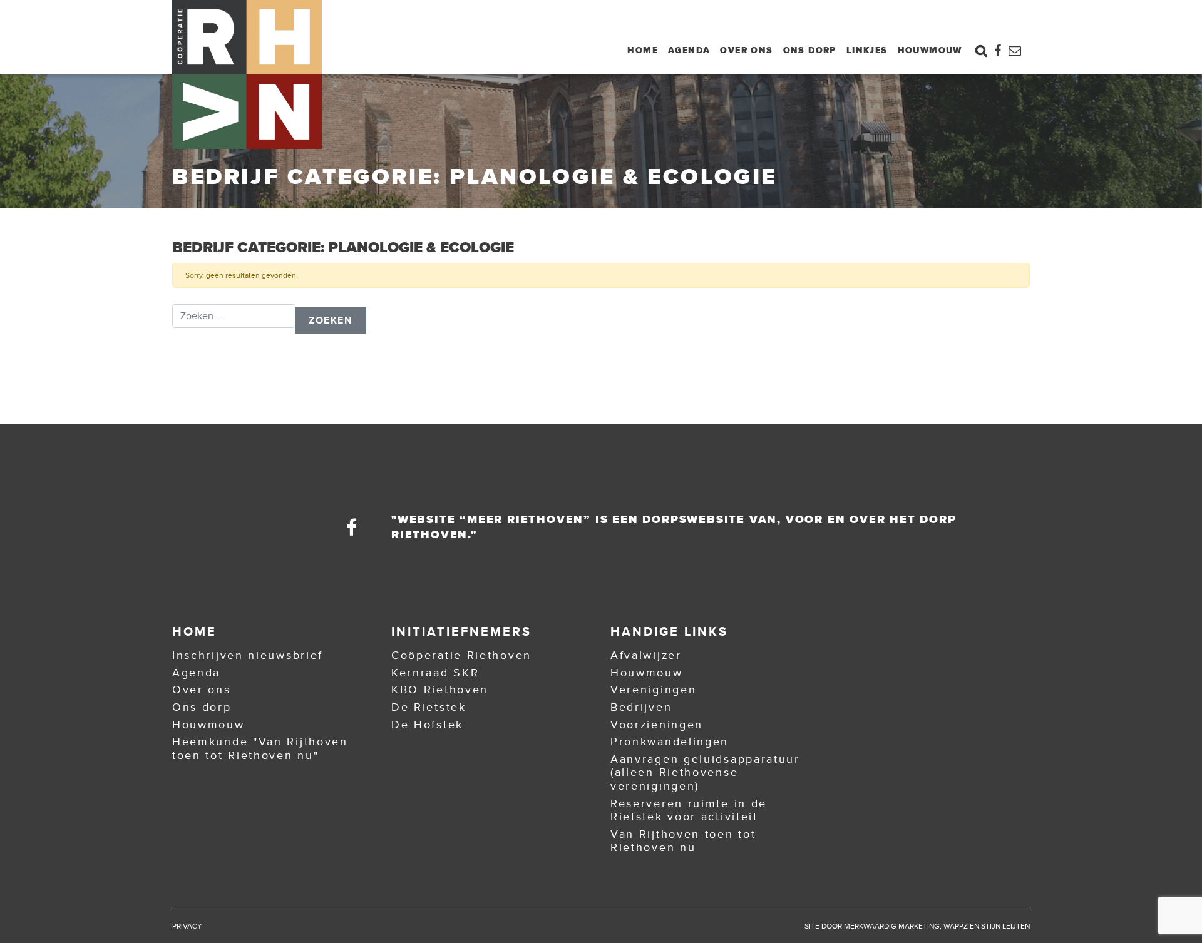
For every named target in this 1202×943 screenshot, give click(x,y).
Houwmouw (930, 50)
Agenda (689, 50)
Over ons (746, 50)
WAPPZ (955, 926)
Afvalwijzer (646, 655)
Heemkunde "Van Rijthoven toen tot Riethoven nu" (260, 748)
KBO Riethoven (439, 689)
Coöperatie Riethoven (461, 655)
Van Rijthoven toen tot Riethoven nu (683, 841)
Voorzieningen (656, 724)
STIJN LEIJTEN (1005, 926)
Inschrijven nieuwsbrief (247, 655)
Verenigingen (653, 689)
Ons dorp (809, 50)
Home (642, 50)
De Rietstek (428, 707)
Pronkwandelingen (669, 741)
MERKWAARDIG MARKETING (892, 926)
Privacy (187, 926)
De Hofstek (427, 724)
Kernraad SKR (435, 672)
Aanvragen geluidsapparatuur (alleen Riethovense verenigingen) (705, 772)
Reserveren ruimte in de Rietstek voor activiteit (688, 810)
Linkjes (867, 50)
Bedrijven (641, 707)
